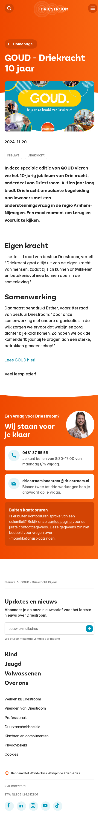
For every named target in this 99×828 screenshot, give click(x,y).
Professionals (16, 717)
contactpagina (60, 521)
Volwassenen (23, 673)
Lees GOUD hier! (20, 360)
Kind (11, 654)
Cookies (11, 754)
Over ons (17, 683)
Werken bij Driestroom (23, 699)
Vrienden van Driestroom (25, 708)
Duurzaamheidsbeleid (22, 726)
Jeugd (13, 664)
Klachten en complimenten (27, 736)
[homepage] (51, 9)
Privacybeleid (16, 745)
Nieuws (10, 582)
